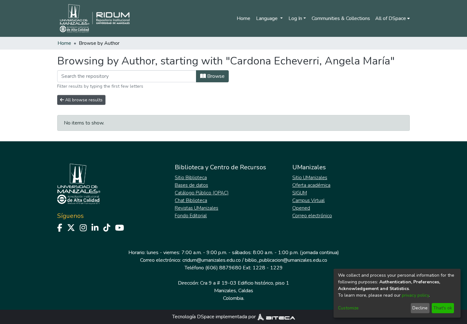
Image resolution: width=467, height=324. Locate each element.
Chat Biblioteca (191, 200)
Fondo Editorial (191, 216)
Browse (215, 76)
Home (243, 18)
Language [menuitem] (267, 18)
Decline (420, 308)
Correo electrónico (312, 216)
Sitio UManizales (309, 177)
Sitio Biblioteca (191, 177)
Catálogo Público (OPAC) (202, 193)
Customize (348, 308)
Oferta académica (311, 185)
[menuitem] (392, 18)
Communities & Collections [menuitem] (341, 18)
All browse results (83, 100)
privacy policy (415, 295)
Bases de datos (191, 185)
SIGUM (299, 193)
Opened (301, 208)
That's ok (442, 308)
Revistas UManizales (196, 208)
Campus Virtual (308, 200)
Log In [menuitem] (295, 18)
